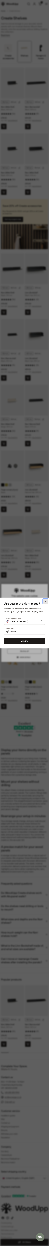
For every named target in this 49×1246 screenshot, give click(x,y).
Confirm (24, 641)
